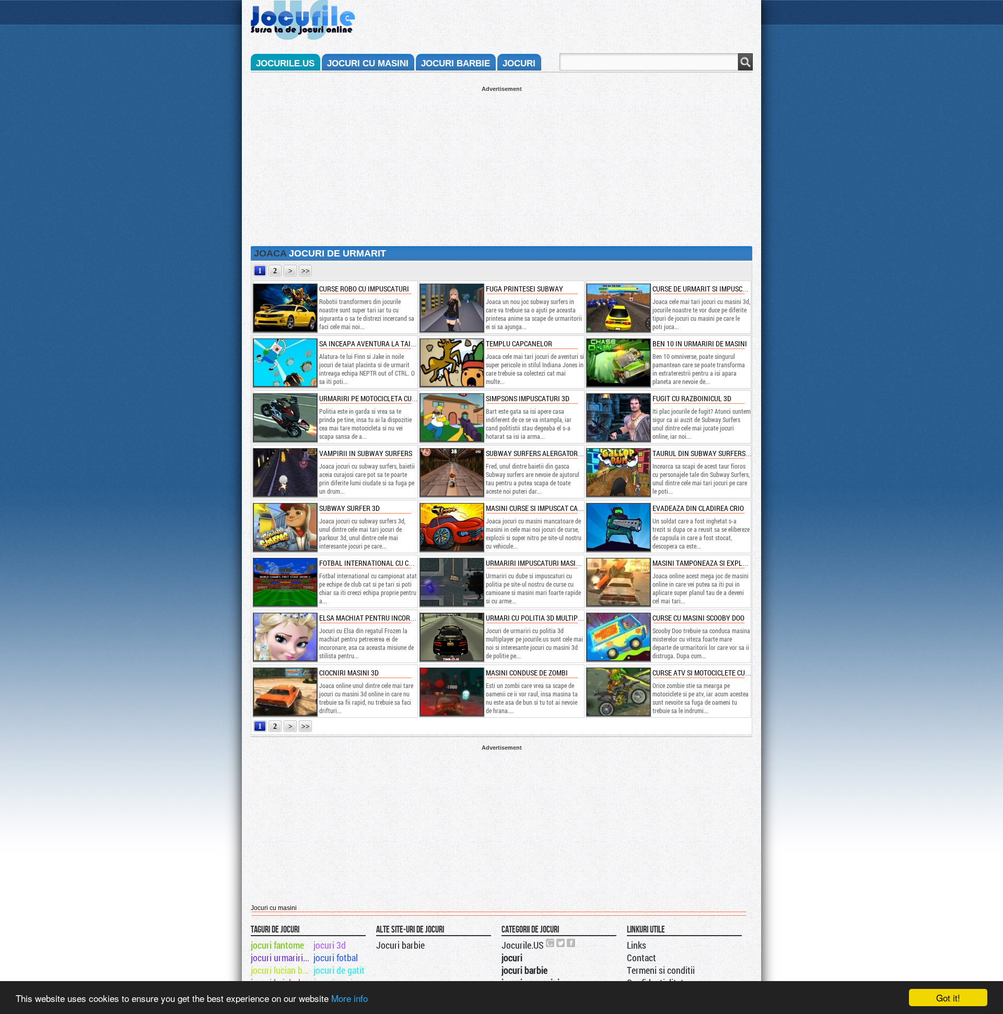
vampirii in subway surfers (365, 453)
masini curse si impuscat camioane (544, 508)
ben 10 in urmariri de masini (699, 343)
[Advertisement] (501, 165)
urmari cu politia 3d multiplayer (542, 618)
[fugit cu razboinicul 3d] (618, 417)
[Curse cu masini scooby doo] (618, 637)
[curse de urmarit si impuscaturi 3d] (618, 308)
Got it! (948, 997)
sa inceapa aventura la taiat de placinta (389, 343)
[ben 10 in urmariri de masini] (618, 363)
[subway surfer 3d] (284, 527)
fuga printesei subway (524, 289)
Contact (641, 957)
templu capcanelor (519, 343)
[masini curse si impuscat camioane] (451, 527)
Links (636, 945)
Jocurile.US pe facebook (571, 943)
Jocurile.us (285, 63)
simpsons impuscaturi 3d (527, 398)
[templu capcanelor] (451, 363)
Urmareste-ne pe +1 (550, 943)
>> (305, 271)
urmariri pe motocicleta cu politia (378, 398)
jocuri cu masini (368, 63)
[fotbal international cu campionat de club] (284, 582)
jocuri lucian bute (281, 970)
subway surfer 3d (349, 508)
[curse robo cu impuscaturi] (284, 308)
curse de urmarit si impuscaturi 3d (711, 289)
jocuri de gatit (339, 970)
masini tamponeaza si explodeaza (709, 563)
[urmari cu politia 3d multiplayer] (451, 637)
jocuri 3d (329, 945)
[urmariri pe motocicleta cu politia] (284, 417)
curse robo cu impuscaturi (364, 289)
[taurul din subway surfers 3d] (618, 472)
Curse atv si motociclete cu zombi (709, 673)
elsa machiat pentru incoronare (375, 618)
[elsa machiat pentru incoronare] (284, 637)
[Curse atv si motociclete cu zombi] (618, 692)
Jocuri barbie (400, 945)
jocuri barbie (455, 63)
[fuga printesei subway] (451, 308)
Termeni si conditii (661, 970)
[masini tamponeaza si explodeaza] (618, 582)
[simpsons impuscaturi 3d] (451, 417)
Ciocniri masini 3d (349, 673)
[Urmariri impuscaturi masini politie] (451, 582)
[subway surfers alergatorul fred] (451, 472)
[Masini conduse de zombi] (451, 692)
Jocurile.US (522, 945)
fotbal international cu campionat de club (393, 563)
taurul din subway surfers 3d (703, 453)
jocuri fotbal (335, 957)
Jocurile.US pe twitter (561, 943)
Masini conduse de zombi (527, 673)
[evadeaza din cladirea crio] (618, 527)
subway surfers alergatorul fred (544, 453)
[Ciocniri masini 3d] (284, 692)
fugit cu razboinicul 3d (691, 398)
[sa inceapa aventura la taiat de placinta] (284, 363)
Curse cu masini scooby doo (698, 618)
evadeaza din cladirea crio (698, 508)
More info (349, 998)
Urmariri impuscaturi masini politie (547, 563)
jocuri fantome (277, 945)
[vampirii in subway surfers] (284, 472)
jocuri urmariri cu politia (281, 957)
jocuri (519, 63)
